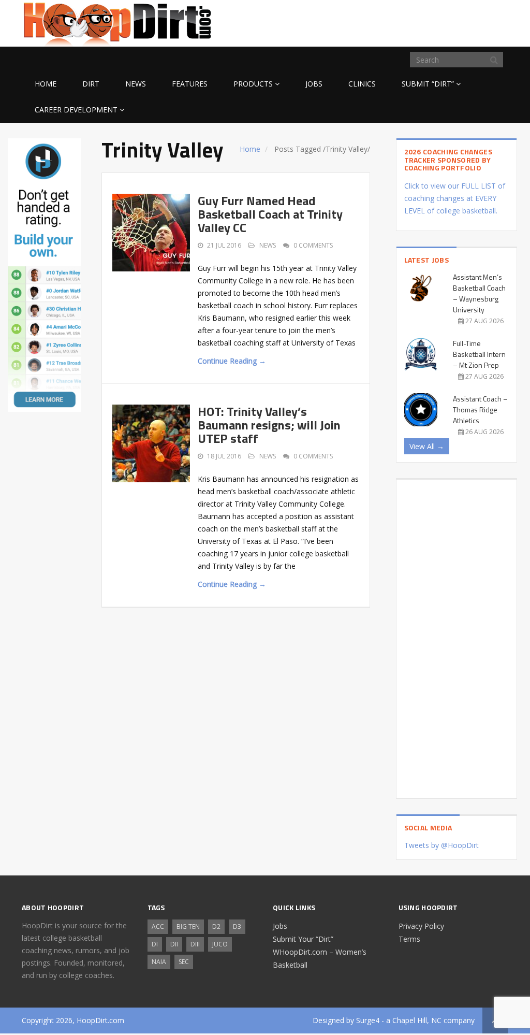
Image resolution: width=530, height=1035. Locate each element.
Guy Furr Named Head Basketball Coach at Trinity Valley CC (270, 214)
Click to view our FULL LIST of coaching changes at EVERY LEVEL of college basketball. (454, 198)
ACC (158, 926)
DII (174, 944)
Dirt (90, 84)
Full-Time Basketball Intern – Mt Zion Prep (479, 354)
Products (253, 84)
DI (155, 944)
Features (190, 84)
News (135, 84)
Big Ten (188, 926)
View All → (426, 446)
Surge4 (367, 1020)
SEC (184, 961)
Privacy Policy (421, 926)
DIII (195, 944)
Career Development (76, 109)
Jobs (313, 84)
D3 (237, 926)
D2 (216, 926)
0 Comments (313, 245)
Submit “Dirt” (428, 84)
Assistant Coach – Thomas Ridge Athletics (480, 409)
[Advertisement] (425, 22)
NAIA (159, 961)
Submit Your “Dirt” (303, 939)
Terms (409, 939)
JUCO (220, 944)
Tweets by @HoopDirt (441, 845)
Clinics (362, 84)
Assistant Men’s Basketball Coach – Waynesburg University (479, 293)
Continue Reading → (232, 361)
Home (45, 84)
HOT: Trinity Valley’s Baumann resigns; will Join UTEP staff (269, 425)
